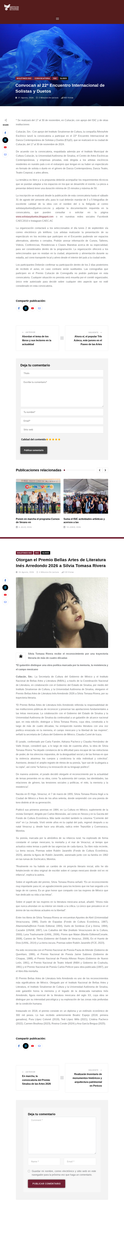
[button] (57, 18)
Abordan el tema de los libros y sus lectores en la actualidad (36, 340)
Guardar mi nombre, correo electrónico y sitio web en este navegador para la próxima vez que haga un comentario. (64, 1173)
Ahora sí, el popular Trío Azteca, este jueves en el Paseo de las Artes (88, 340)
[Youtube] (5, 147)
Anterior (30, 332)
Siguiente (93, 332)
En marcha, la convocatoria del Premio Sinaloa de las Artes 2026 (36, 1080)
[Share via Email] (5, 154)
